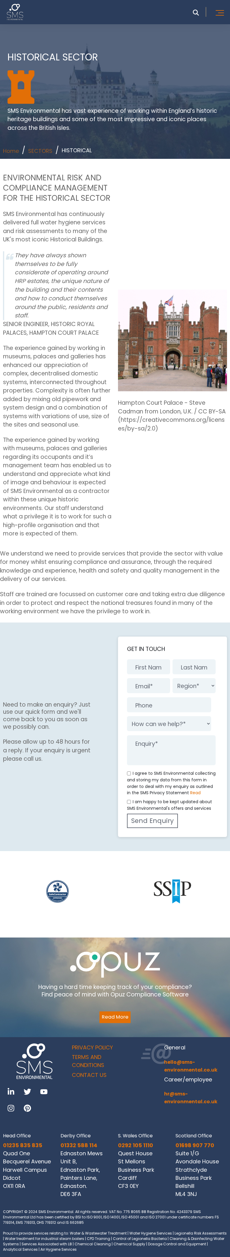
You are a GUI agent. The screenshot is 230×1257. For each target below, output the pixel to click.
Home (11, 151)
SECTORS (40, 151)
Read (195, 793)
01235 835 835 (22, 1145)
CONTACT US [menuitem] (89, 1075)
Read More (115, 1016)
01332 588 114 (78, 1145)
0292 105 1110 (135, 1145)
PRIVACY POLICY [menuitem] (92, 1047)
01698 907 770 (194, 1145)
